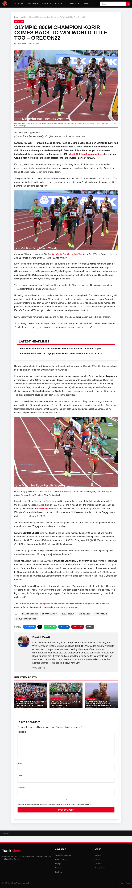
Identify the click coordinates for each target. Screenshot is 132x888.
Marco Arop (84, 614)
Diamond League (61, 859)
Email (90, 627)
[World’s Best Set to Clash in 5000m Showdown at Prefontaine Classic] (66, 695)
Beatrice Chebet (30, 614)
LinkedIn (64, 627)
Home (16, 17)
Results (46, 4)
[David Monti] (24, 641)
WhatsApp (50, 627)
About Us (89, 4)
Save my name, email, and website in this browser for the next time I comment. (54, 804)
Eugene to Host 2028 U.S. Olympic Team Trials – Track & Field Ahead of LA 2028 (61, 353)
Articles (18, 4)
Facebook (29, 627)
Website (21, 787)
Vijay (30, 708)
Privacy (121, 883)
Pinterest (77, 627)
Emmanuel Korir (49, 614)
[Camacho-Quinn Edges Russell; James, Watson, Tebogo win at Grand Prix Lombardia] (101, 695)
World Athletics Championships (85, 154)
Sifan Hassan (43, 508)
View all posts (38, 668)
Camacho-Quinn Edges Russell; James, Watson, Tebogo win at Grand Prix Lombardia (98, 704)
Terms (128, 883)
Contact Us (73, 4)
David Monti (21, 43)
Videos (59, 4)
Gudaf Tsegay (68, 614)
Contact (97, 859)
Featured (32, 4)
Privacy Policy (99, 868)
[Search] (128, 4)
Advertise (98, 863)
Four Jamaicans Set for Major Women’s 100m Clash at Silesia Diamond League (60, 348)
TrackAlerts (11, 883)
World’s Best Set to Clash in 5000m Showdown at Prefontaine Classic (65, 703)
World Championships (26, 619)
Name (21, 763)
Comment (22, 732)
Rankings (58, 872)
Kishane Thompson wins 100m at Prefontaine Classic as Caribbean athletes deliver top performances (30, 704)
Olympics (58, 863)
